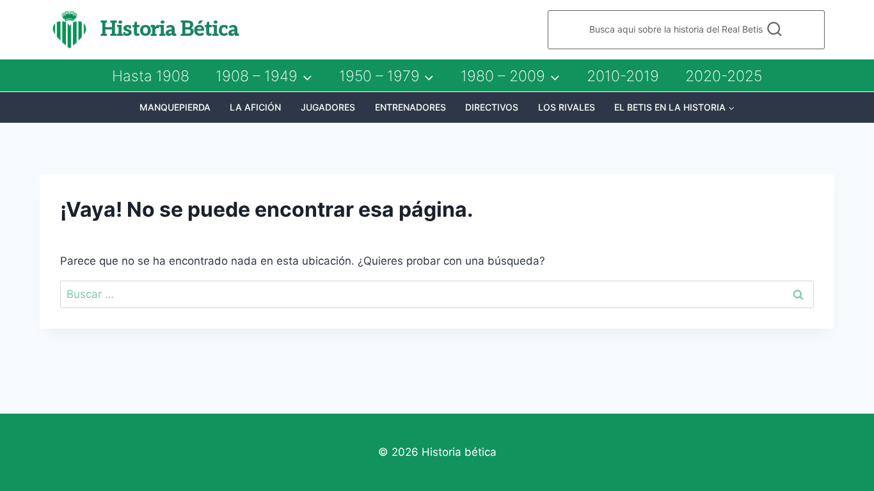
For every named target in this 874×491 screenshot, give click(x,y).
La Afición (255, 107)
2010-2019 (623, 76)
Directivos (491, 107)
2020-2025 (723, 76)
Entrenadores (410, 107)
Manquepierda (175, 107)
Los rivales (566, 107)
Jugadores (328, 107)
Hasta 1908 (150, 76)
